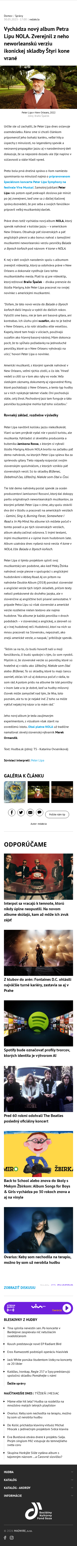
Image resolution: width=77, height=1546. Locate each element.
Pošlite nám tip (57, 814)
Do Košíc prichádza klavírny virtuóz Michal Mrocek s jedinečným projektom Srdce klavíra (37, 1427)
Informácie (13, 1496)
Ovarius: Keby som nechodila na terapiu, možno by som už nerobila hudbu (39, 1415)
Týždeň (40, 1393)
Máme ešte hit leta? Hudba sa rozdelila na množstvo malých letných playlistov (35, 1403)
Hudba (9, 1472)
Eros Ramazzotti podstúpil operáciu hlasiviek (37, 1352)
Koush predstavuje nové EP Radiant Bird (34, 1344)
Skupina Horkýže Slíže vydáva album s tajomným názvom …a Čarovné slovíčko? (34, 1455)
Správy (19, 16)
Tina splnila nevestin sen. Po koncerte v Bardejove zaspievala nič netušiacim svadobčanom (33, 1332)
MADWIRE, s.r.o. (23, 1531)
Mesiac (53, 1393)
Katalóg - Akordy (17, 1488)
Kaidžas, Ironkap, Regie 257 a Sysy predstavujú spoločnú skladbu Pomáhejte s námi (38, 1373)
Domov (8, 16)
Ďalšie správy (16, 1383)
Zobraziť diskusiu (19, 1287)
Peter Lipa (37, 760)
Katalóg (10, 1480)
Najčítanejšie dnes (18, 1393)
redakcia (34, 19)
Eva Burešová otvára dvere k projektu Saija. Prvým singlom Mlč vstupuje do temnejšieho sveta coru (37, 1441)
